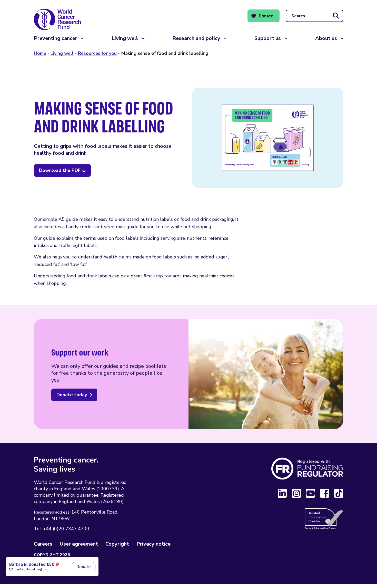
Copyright (117, 544)
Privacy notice (153, 544)
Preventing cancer (55, 38)
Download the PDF (60, 170)
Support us (267, 38)
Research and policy (196, 38)
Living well (125, 38)
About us (326, 38)
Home (40, 53)
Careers (43, 544)
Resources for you (97, 53)
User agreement (79, 544)
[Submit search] (336, 16)
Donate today (71, 395)
